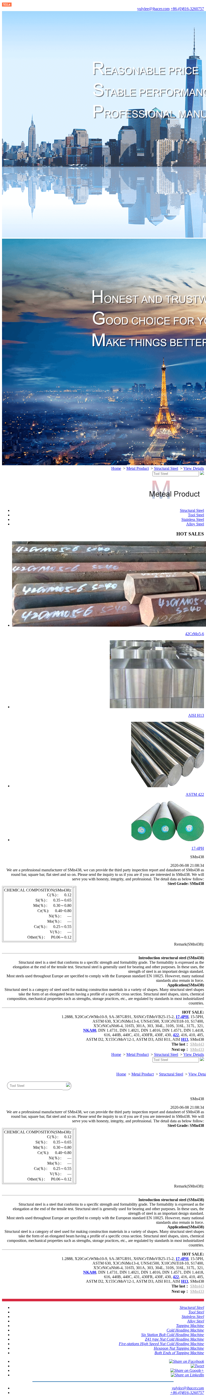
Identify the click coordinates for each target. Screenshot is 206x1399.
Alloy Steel (195, 524)
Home (116, 468)
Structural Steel (166, 468)
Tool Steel (196, 515)
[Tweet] (197, 1366)
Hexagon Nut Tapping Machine (179, 1348)
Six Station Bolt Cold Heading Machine (172, 1335)
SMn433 (197, 1049)
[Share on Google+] (187, 1370)
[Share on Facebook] (186, 1361)
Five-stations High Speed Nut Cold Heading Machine (161, 1344)
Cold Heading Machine (185, 1330)
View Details (193, 468)
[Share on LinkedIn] (187, 1375)
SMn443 (197, 1044)
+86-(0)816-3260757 (187, 9)
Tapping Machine (190, 1325)
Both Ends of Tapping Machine (179, 1353)
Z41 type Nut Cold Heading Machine (174, 1339)
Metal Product (137, 468)
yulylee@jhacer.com (153, 9)
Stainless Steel (192, 519)
